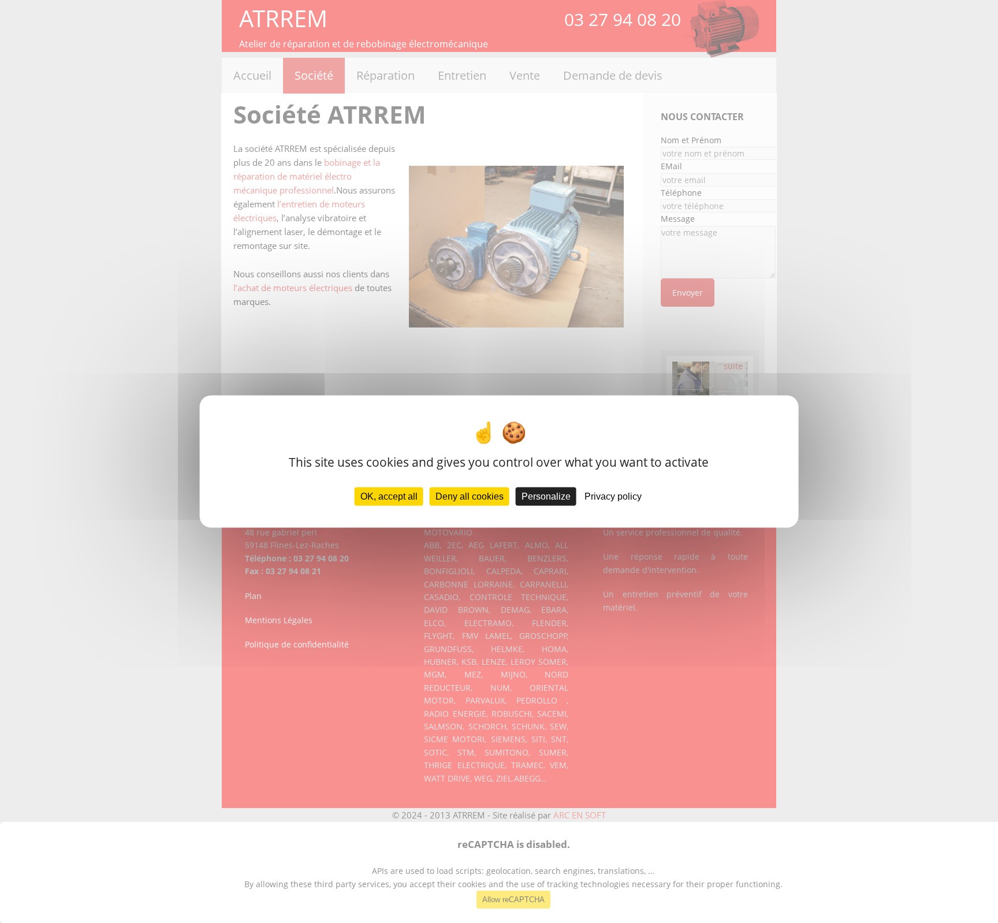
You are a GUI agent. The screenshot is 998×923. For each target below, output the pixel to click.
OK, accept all (389, 496)
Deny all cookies (469, 496)
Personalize (546, 496)
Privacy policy (613, 496)
